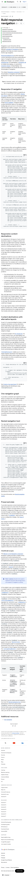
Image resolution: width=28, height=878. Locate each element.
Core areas (12, 7)
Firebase (3, 857)
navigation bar (4, 62)
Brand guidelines (15, 867)
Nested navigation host (15, 702)
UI (19, 7)
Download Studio (5, 829)
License (7, 867)
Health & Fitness (4, 774)
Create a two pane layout (10, 384)
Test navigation (8, 719)
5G (2, 781)
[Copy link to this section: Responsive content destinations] (12, 236)
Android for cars (5, 794)
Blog (2, 761)
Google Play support (5, 841)
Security (3, 755)
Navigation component (14, 72)
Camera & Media (5, 777)
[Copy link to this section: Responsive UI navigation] (23, 89)
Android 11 (3, 816)
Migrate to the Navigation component (13, 554)
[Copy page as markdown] (21, 23)
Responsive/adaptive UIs (7, 55)
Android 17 (3, 802)
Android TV (3, 796)
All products (4, 862)
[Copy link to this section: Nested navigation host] (21, 421)
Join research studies (6, 844)
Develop (4, 7)
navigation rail (22, 62)
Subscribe (20, 871)
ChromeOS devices (5, 792)
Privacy (2, 779)
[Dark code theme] (24, 155)
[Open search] (18, 2)
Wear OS (3, 789)
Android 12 (3, 814)
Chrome (3, 855)
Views (24, 7)
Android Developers (5, 11)
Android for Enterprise (6, 752)
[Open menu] (2, 1)
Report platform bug (5, 837)
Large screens (4, 787)
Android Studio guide (6, 822)
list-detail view (18, 334)
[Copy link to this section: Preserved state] (15, 502)
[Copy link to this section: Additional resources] (19, 717)
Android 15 (3, 807)
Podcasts (3, 764)
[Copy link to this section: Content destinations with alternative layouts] (17, 319)
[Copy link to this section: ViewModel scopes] (15, 551)
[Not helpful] (12, 16)
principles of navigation (12, 49)
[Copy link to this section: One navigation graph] (20, 394)
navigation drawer (5, 66)
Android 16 (3, 804)
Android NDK (4, 831)
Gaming (3, 770)
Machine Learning (5, 772)
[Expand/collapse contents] (9, 28)
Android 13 (3, 811)
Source (2, 757)
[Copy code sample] (26, 155)
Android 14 (3, 809)
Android (3, 750)
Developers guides (5, 824)
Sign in (24, 1)
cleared (11, 567)
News (2, 759)
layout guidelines (9, 102)
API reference (4, 826)
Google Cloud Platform (6, 860)
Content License (15, 733)
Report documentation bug (7, 839)
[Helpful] (10, 16)
